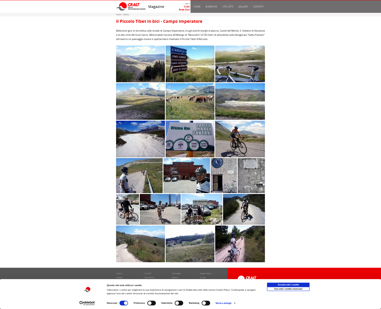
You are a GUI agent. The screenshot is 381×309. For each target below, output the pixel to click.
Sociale (203, 277)
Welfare (175, 277)
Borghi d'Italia (205, 273)
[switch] (151, 303)
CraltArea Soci (184, 8)
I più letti (227, 6)
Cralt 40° (147, 273)
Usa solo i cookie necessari (288, 289)
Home (196, 6)
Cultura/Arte (149, 277)
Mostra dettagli (224, 303)
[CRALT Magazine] (131, 6)
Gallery (243, 6)
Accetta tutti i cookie (288, 284)
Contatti (258, 6)
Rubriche (211, 6)
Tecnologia (176, 273)
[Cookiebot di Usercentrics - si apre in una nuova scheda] (87, 303)
